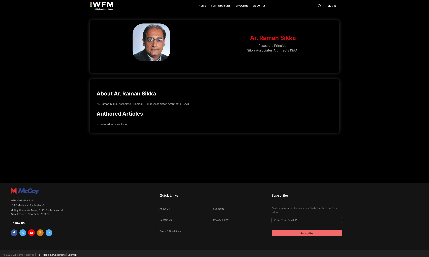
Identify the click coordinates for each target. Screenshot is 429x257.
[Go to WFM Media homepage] (101, 6)
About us (165, 208)
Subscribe (218, 208)
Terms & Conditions (170, 231)
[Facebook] (14, 232)
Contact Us (166, 219)
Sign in (332, 6)
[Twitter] (22, 232)
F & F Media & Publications (51, 254)
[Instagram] (40, 232)
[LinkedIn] (49, 232)
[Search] (319, 6)
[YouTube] (31, 232)
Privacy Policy (221, 219)
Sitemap (72, 254)
